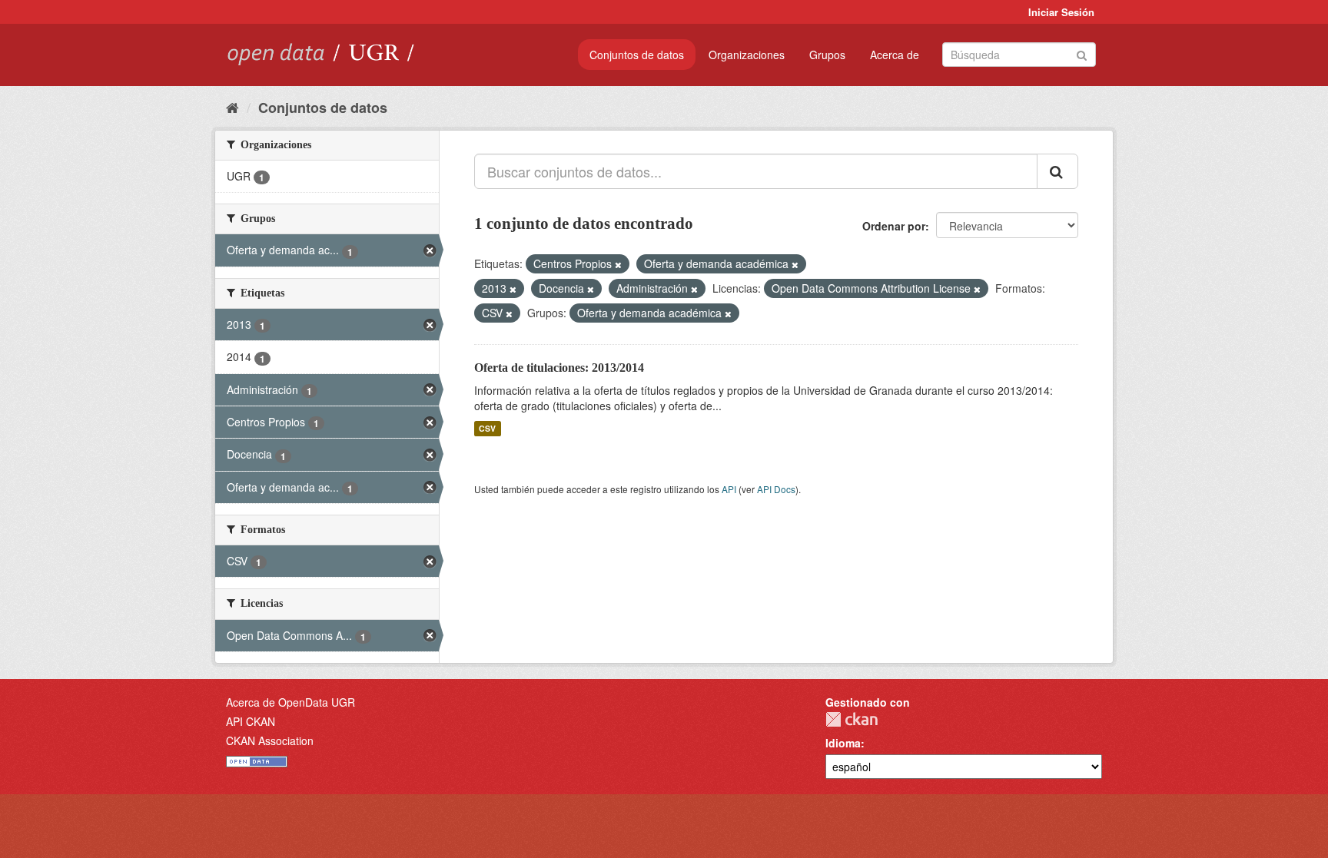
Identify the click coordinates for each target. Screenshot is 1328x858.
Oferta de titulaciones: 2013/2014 (559, 367)
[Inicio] (232, 107)
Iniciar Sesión (1061, 12)
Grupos (827, 54)
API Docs (776, 488)
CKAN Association (270, 740)
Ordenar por (893, 226)
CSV (487, 428)
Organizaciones (747, 54)
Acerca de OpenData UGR (290, 702)
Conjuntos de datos (636, 54)
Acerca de (894, 54)
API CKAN (250, 721)
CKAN (851, 719)
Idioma (843, 742)
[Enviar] (1081, 53)
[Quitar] (618, 264)
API (729, 488)
